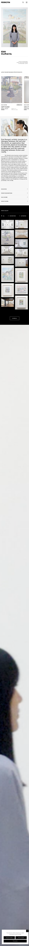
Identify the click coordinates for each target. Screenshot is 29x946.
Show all (14, 318)
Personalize (15, 941)
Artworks (23, 215)
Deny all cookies (9, 937)
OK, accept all (21, 937)
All (3, 215)
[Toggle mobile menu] (26, 2)
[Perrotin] (5, 2)
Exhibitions (13, 215)
